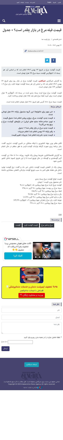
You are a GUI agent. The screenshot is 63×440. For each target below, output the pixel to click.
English (49, 2)
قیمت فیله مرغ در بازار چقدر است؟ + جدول (32, 30)
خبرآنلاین (31, 11)
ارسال (5, 348)
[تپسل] (5, 239)
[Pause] (36, 257)
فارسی (59, 2)
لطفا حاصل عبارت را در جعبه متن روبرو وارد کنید (43, 337)
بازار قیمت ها (46, 39)
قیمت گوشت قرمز (31, 225)
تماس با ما (32, 2)
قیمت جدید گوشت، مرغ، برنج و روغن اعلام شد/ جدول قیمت (28, 118)
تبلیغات (22, 2)
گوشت (18, 225)
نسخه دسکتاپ (31, 364)
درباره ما (27, 2)
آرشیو (18, 2)
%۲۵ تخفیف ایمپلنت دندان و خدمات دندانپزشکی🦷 (31, 287)
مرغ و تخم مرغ (47, 225)
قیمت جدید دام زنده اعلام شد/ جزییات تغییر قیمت (32, 135)
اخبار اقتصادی (57, 39)
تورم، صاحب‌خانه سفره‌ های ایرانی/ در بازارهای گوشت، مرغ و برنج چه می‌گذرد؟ (27, 123)
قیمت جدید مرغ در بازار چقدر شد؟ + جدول (35, 128)
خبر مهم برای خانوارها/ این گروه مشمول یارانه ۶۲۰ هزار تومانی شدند (27, 113)
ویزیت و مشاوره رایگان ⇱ (31, 295)
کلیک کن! (17, 256)
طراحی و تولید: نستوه (30, 387)
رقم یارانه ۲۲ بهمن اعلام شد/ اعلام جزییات (35, 131)
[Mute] (40, 257)
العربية (54, 2)
